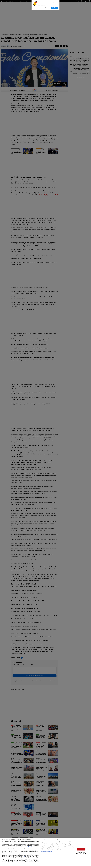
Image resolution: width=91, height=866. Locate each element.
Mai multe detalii (31, 846)
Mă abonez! (54, 7)
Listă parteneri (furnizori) (46, 851)
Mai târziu (47, 7)
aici (24, 856)
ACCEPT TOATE (81, 849)
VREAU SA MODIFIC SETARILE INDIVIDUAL (81, 853)
